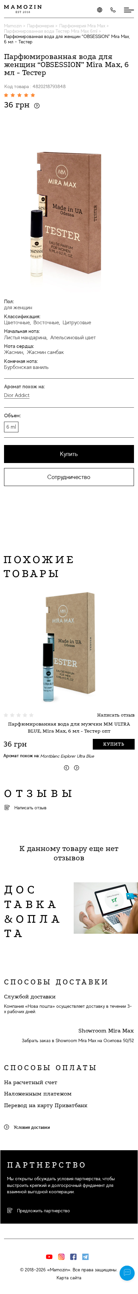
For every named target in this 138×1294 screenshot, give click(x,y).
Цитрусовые (77, 323)
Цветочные (17, 323)
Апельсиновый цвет (73, 338)
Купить (69, 454)
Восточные (46, 323)
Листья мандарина (25, 338)
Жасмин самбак (45, 352)
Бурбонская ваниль (26, 367)
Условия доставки (31, 1127)
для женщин (18, 308)
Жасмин (13, 352)
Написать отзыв (116, 715)
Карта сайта (69, 1277)
